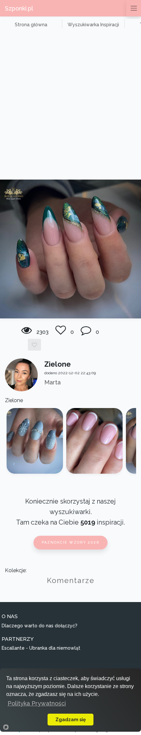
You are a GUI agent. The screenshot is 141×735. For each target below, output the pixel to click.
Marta (52, 382)
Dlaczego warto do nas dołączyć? (39, 625)
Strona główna (31, 24)
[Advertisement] (70, 105)
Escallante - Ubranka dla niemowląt (41, 648)
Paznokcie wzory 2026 (70, 542)
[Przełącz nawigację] (133, 8)
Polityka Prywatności (37, 703)
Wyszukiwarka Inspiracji (93, 24)
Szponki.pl (19, 8)
